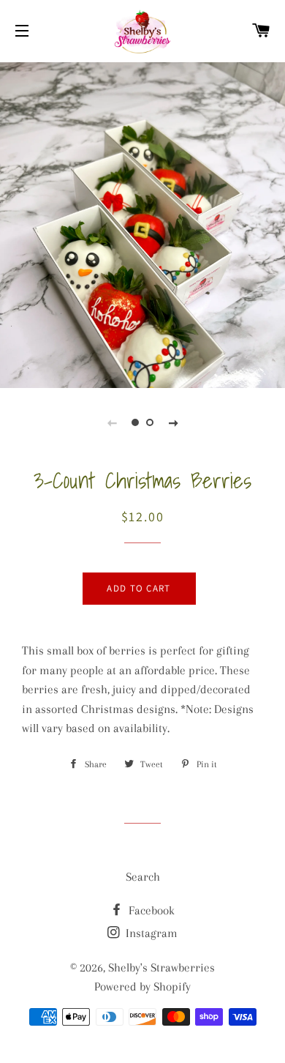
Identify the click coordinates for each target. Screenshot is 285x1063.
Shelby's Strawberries (161, 967)
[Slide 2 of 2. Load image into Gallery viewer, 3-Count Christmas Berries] (149, 422)
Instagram (150, 933)
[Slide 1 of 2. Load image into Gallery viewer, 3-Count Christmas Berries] (135, 422)
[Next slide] (173, 422)
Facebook (150, 910)
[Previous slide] (112, 422)
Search (143, 877)
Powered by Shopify (142, 986)
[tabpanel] (142, 249)
